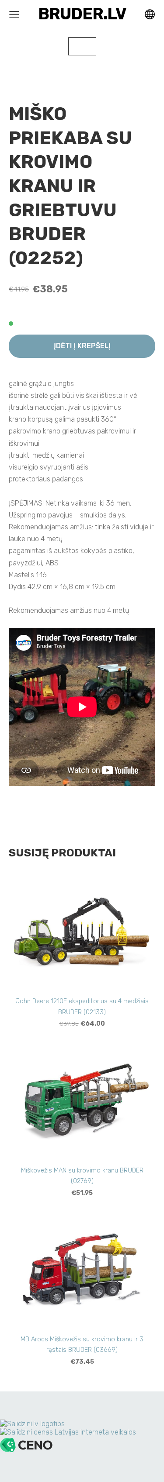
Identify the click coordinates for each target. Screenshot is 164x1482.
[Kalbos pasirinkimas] (150, 14)
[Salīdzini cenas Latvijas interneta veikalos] (68, 1432)
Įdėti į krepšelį (82, 346)
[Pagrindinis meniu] (14, 14)
